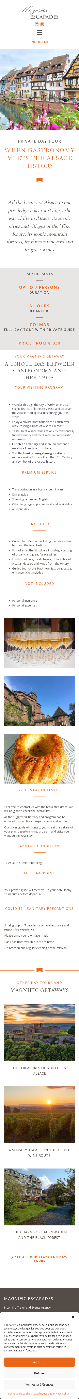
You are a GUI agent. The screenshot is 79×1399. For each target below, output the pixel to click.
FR (33, 41)
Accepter (39, 1362)
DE (46, 41)
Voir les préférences (39, 1384)
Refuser (39, 1373)
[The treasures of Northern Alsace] (39, 1032)
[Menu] (39, 32)
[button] (73, 1317)
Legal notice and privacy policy (51, 1393)
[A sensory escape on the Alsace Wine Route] (39, 1114)
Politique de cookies (20, 1393)
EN (39, 41)
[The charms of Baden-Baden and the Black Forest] (39, 1197)
